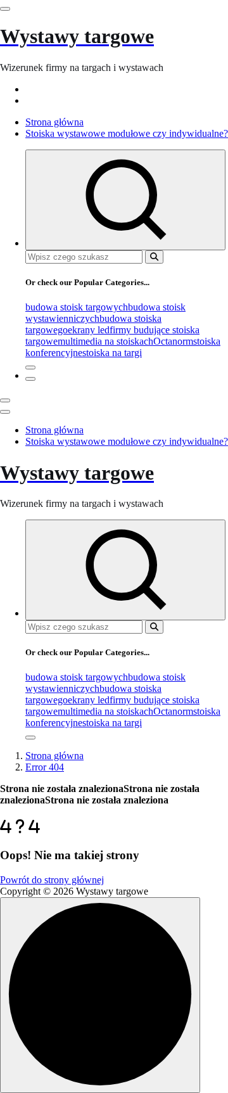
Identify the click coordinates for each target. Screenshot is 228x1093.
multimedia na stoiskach (105, 341)
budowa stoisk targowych (76, 307)
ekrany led (89, 329)
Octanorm (173, 341)
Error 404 (44, 767)
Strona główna (54, 122)
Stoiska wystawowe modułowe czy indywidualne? (126, 133)
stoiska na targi (112, 352)
